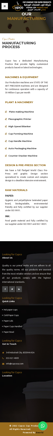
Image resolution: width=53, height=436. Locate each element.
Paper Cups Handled (13, 326)
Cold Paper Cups (11, 315)
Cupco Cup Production (30, 426)
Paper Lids (8, 321)
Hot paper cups (11, 310)
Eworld (39, 432)
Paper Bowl (9, 332)
